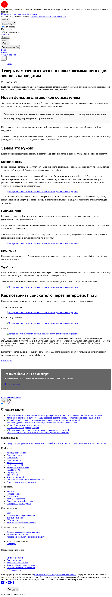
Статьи (10, 64)
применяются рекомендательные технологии (55, 574)
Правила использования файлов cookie (48, 17)
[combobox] (13, 589)
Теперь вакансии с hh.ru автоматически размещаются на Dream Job (38, 432)
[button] (4, 50)
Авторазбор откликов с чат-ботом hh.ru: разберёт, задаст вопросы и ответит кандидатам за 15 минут (53, 418)
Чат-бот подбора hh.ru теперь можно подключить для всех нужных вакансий (42, 423)
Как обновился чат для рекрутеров (23, 427)
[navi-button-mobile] (4, 58)
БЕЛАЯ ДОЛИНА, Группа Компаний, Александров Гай (80, 443)
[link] (5, 43)
